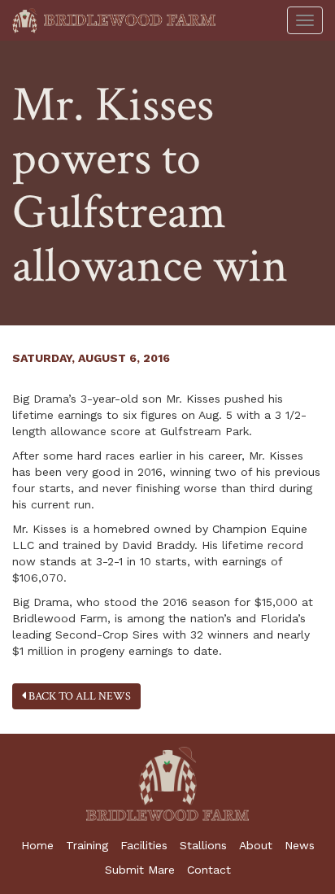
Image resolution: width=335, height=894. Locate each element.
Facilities (144, 845)
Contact (209, 869)
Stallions (203, 845)
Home (37, 845)
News (300, 845)
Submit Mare (140, 869)
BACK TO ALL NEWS (78, 696)
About (255, 845)
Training (87, 845)
